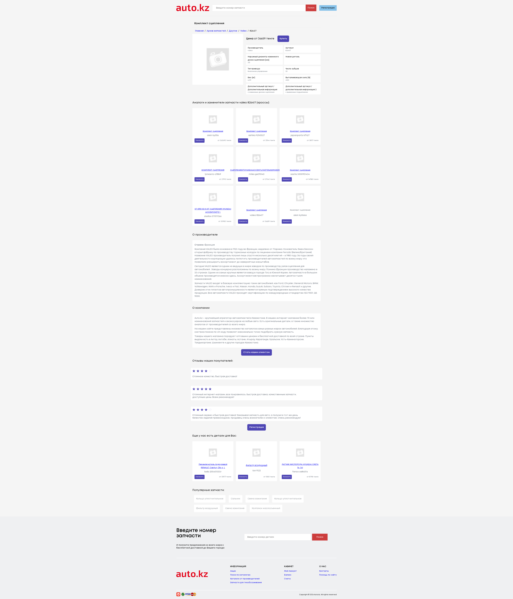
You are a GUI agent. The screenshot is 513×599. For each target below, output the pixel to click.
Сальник (235, 499)
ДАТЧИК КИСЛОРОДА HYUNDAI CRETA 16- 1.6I (300, 466)
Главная (199, 31)
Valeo (243, 31)
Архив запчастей (216, 31)
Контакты (324, 571)
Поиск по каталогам (240, 575)
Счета (287, 579)
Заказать (199, 140)
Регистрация (328, 8)
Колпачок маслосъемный (266, 508)
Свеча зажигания (257, 499)
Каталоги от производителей (245, 579)
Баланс (287, 575)
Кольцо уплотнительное (209, 499)
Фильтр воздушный (207, 508)
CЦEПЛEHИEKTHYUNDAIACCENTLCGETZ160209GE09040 (256, 170)
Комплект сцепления (213, 131)
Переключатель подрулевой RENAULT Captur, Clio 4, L (213, 466)
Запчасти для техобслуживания (246, 582)
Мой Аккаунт (290, 571)
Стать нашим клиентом (256, 352)
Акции (233, 571)
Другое (233, 31)
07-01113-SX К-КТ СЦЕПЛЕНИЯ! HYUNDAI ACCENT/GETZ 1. (213, 210)
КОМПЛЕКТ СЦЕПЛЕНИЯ (212, 170)
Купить (283, 39)
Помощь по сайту (328, 575)
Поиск (311, 8)
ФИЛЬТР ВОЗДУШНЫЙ (256, 465)
